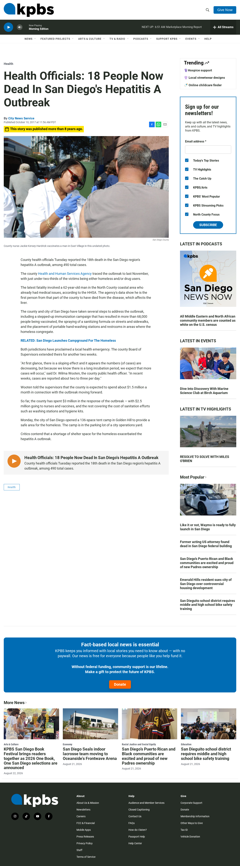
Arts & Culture (89, 38)
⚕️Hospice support (198, 70)
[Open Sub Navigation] (35, 38)
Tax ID (184, 829)
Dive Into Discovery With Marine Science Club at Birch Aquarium (204, 391)
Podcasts (140, 38)
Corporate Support (191, 802)
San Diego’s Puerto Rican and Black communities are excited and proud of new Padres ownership (206, 563)
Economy (67, 744)
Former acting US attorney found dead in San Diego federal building (206, 544)
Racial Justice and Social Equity (139, 744)
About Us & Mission (87, 802)
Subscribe (208, 225)
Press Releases (85, 836)
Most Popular (192, 477)
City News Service (21, 118)
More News (14, 702)
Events (190, 38)
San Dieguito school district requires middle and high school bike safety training (207, 605)
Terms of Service (85, 856)
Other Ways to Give (192, 823)
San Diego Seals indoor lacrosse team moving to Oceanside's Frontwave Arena (90, 754)
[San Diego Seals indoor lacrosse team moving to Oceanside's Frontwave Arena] (90, 723)
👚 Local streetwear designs (204, 77)
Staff (79, 850)
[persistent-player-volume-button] (19, 27)
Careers (81, 816)
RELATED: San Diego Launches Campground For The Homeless (68, 340)
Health (8, 64)
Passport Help (136, 836)
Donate (120, 684)
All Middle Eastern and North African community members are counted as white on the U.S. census (208, 320)
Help (208, 38)
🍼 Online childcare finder (203, 85)
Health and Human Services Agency (65, 274)
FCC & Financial (85, 823)
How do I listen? (137, 829)
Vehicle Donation (190, 836)
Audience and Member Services (146, 802)
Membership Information (195, 816)
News (28, 38)
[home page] (29, 10)
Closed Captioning (139, 809)
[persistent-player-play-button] (8, 27)
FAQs (131, 823)
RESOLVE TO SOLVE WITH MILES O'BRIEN (204, 459)
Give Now (224, 9)
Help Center (135, 843)
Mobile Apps (83, 829)
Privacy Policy (84, 843)
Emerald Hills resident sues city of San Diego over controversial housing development (206, 584)
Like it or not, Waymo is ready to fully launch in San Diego (208, 527)
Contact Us (134, 816)
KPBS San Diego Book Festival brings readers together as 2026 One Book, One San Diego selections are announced (30, 758)
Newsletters (83, 809)
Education (186, 744)
